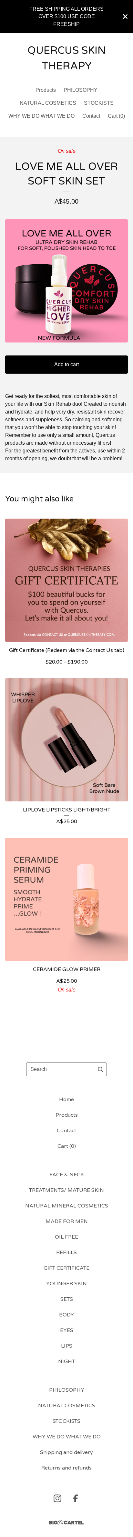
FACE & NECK (66, 1174)
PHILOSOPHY (80, 90)
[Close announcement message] (125, 16)
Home (66, 1099)
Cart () (116, 116)
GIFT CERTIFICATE (66, 1268)
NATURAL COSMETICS (48, 103)
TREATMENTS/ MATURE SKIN (66, 1190)
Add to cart (66, 364)
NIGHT (66, 1361)
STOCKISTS (99, 103)
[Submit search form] (100, 1069)
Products (46, 90)
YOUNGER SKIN (66, 1283)
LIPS (66, 1346)
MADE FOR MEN (67, 1221)
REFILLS (66, 1252)
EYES (66, 1330)
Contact (91, 116)
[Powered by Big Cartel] (66, 1522)
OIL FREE (66, 1237)
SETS (66, 1299)
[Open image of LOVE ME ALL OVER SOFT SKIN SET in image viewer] (66, 280)
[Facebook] (75, 1498)
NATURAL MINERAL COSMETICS (66, 1206)
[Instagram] (57, 1498)
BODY (66, 1315)
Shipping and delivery (66, 1452)
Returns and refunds (66, 1468)
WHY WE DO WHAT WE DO (41, 116)
